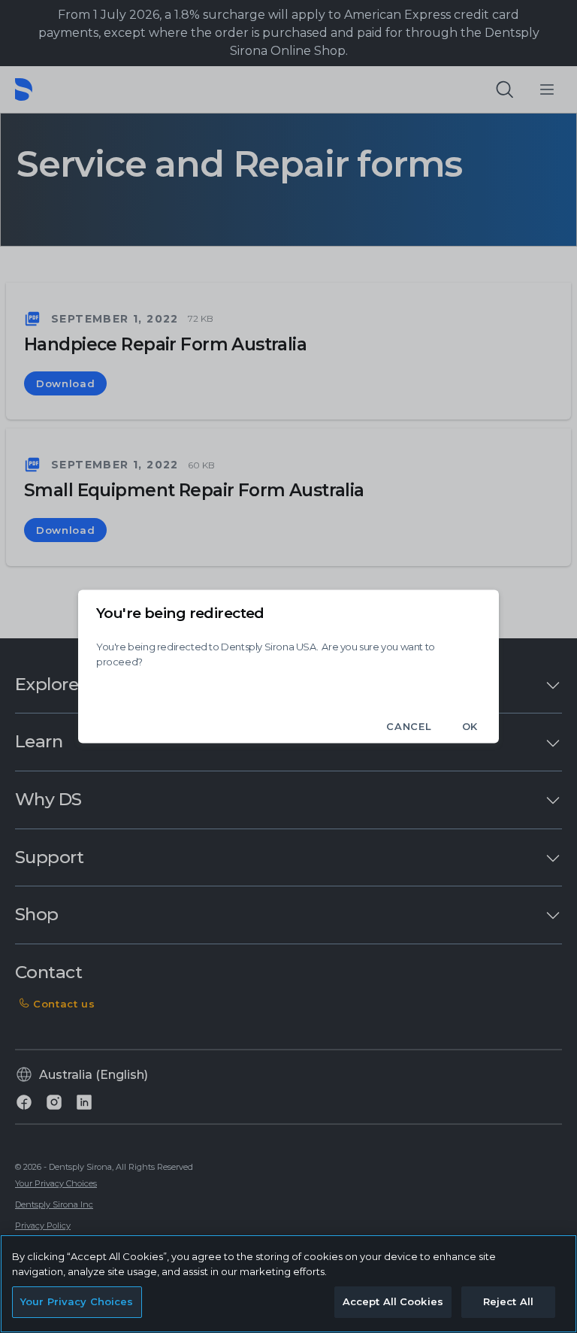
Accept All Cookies (393, 1301)
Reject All (508, 1301)
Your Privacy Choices (77, 1301)
